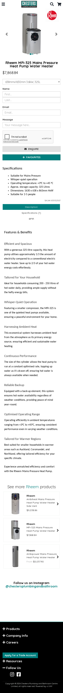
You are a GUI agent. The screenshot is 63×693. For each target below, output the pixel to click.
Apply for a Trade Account (20, 655)
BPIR (31, 218)
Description (31, 206)
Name (6, 88)
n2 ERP (49, 686)
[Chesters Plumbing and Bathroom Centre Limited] (27, 4)
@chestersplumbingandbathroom (31, 586)
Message (8, 119)
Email (6, 107)
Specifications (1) (31, 212)
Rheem (32, 486)
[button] (3, 4)
